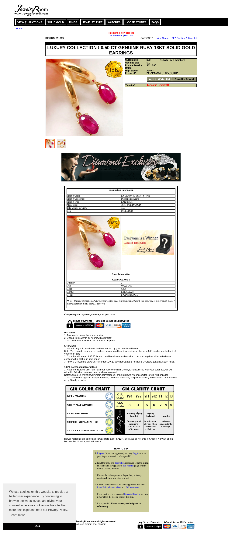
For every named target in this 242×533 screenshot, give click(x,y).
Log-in (136, 453)
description (120, 463)
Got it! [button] (39, 526)
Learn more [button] (17, 515)
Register (100, 453)
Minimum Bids (114, 487)
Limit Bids (102, 487)
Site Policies (128, 465)
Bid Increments (132, 487)
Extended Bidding (132, 494)
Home (19, 28)
